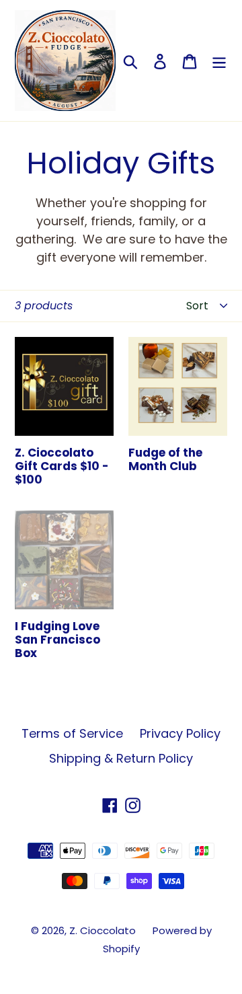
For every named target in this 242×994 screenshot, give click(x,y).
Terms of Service (72, 733)
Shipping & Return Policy (121, 758)
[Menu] (219, 61)
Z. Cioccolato (102, 930)
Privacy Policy (180, 733)
